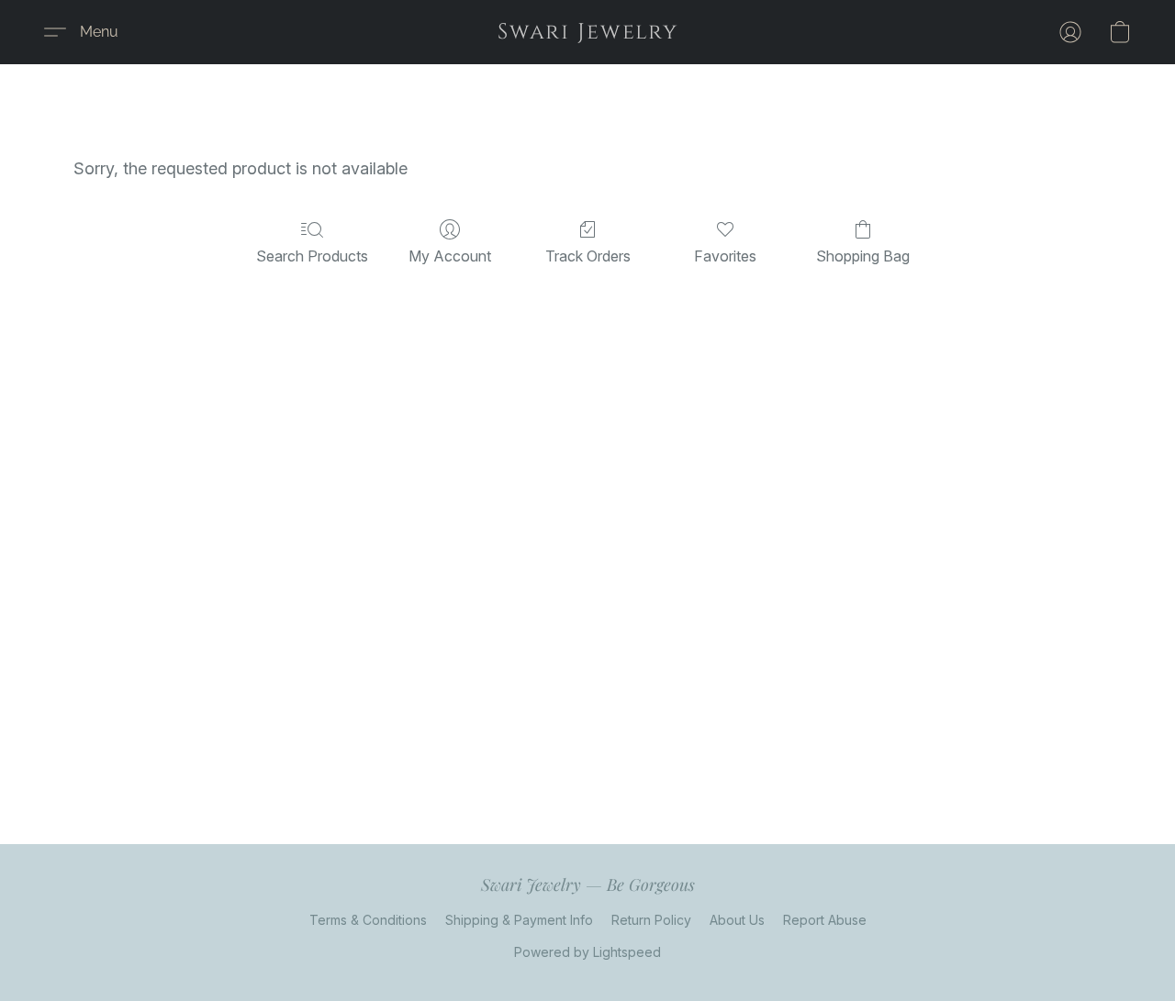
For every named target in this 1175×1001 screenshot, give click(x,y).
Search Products (312, 256)
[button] (588, 32)
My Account (449, 256)
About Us (737, 920)
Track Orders (588, 256)
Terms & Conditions (368, 920)
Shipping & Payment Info (519, 920)
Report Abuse (825, 920)
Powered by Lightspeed (587, 952)
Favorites (725, 256)
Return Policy (651, 920)
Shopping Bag (863, 256)
